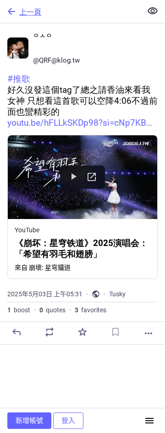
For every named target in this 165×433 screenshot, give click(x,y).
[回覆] (16, 331)
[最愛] (82, 331)
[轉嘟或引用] (49, 331)
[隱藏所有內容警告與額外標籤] (152, 11)
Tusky (117, 294)
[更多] (148, 333)
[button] (82, 207)
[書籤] (115, 331)
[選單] (149, 420)
